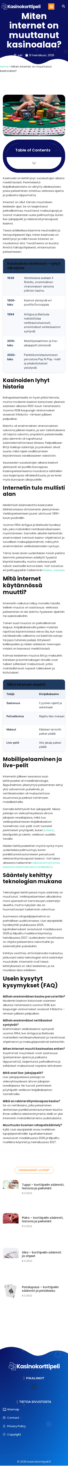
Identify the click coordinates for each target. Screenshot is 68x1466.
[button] (51, 6)
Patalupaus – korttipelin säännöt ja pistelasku (40, 1289)
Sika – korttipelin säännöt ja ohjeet (41, 1254)
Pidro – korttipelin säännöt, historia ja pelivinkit (42, 1219)
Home (4, 66)
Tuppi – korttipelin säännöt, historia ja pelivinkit (43, 1186)
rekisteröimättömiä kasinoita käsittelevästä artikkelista (31, 865)
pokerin (49, 830)
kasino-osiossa (53, 570)
